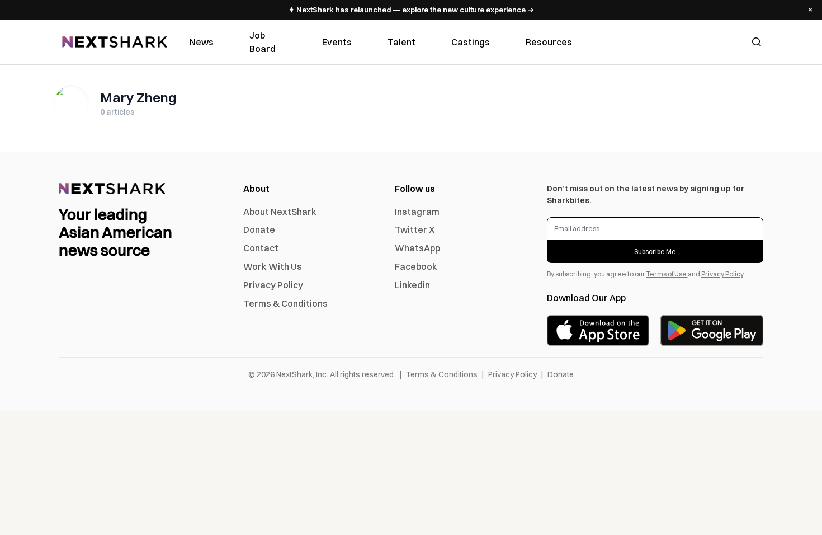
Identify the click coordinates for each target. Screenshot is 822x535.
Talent (401, 42)
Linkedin (412, 284)
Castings (470, 42)
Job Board (262, 42)
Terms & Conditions (285, 303)
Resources (549, 42)
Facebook (416, 266)
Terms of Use (667, 274)
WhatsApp (417, 248)
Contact (260, 248)
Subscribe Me (655, 251)
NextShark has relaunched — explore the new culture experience (411, 9)
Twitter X (414, 229)
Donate (259, 229)
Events (337, 42)
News (202, 42)
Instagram (417, 211)
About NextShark (279, 211)
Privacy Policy (273, 284)
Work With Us (272, 266)
